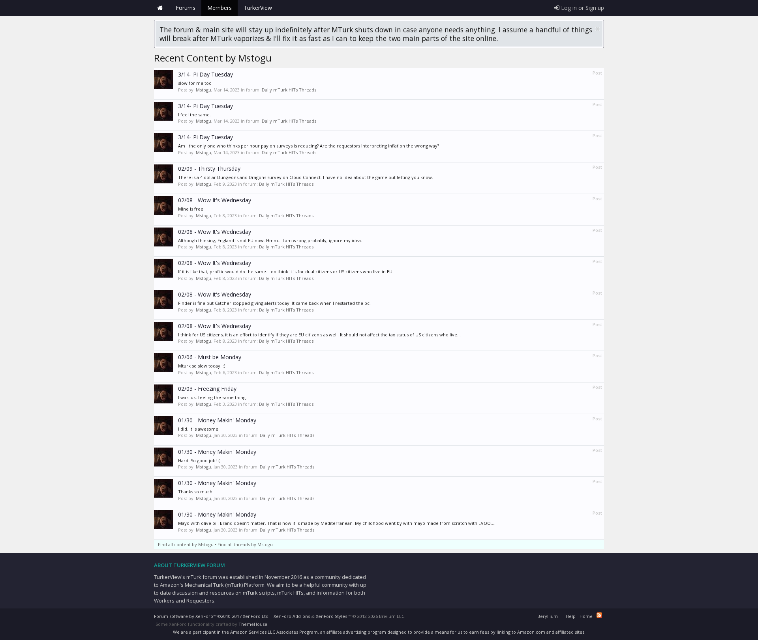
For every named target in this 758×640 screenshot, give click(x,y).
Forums (185, 7)
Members (219, 7)
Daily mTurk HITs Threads (289, 90)
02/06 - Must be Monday (209, 357)
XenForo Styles (331, 616)
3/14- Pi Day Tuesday (205, 74)
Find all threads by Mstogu (245, 544)
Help (571, 616)
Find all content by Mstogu (186, 544)
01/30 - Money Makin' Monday (217, 420)
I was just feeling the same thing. (212, 397)
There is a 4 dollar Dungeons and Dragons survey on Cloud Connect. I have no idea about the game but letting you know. (305, 177)
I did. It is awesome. (199, 429)
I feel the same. (194, 115)
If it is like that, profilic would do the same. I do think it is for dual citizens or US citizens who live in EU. (286, 271)
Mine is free (190, 209)
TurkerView (258, 7)
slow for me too (195, 83)
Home (160, 8)
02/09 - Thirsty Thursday (209, 168)
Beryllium (547, 616)
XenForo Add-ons (292, 616)
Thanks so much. (196, 491)
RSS (599, 615)
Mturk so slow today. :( (201, 366)
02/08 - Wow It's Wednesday (214, 200)
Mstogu (203, 90)
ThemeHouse (252, 624)
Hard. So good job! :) (199, 460)
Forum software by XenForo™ (212, 616)
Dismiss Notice (597, 29)
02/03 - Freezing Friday (207, 388)
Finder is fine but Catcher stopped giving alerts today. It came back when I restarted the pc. (274, 303)
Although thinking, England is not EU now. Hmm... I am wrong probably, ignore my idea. (270, 240)
